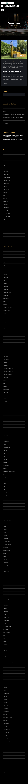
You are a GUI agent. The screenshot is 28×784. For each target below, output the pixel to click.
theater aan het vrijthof (8, 662)
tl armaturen (6, 668)
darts (5, 338)
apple (5, 280)
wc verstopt (6, 754)
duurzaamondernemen (8, 347)
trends (11, 69)
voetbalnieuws (6, 735)
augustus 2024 (6, 225)
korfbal (5, 492)
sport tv (5, 644)
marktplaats (6, 547)
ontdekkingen (18, 66)
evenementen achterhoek (8, 368)
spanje (5, 641)
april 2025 (6, 201)
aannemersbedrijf (7, 252)
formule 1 (6, 398)
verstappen (6, 705)
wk (4, 763)
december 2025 (7, 177)
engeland (5, 362)
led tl (5, 526)
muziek (13, 66)
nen (4, 568)
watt (5, 747)
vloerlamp (6, 708)
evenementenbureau (7, 374)
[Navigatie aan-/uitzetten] (2, 10)
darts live (5, 341)
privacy (4, 67)
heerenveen (6, 435)
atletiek (5, 283)
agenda (5, 262)
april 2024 (6, 238)
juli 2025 (5, 192)
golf (4, 404)
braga (5, 319)
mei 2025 (5, 198)
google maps (6, 416)
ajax (4, 265)
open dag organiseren (8, 580)
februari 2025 (6, 207)
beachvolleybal (6, 298)
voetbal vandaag (7, 732)
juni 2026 (5, 159)
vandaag (5, 699)
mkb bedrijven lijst (7, 550)
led (4, 508)
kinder (5, 483)
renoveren (6, 611)
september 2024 (7, 222)
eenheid (17, 63)
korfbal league (6, 495)
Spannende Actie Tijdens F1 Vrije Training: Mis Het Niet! (14, 114)
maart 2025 (6, 204)
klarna (5, 486)
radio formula (6, 605)
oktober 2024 (6, 219)
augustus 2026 (6, 153)
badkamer (6, 286)
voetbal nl (6, 720)
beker (5, 313)
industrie (5, 468)
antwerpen (6, 277)
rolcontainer (6, 623)
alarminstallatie (7, 268)
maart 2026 (6, 168)
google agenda (6, 413)
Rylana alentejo (6, 139)
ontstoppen (6, 574)
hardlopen (6, 432)
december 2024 (7, 213)
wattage (5, 750)
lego (5, 532)
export (5, 380)
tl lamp (5, 678)
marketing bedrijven (7, 544)
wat (4, 744)
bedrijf (5, 301)
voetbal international (8, 717)
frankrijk (5, 401)
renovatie (5, 608)
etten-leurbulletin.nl (10, 6)
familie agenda (6, 389)
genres (21, 64)
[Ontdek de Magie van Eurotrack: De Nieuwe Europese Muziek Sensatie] (14, 51)
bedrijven (5, 304)
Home (12, 25)
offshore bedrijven (7, 571)
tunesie (5, 687)
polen (5, 596)
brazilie (5, 322)
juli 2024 (5, 228)
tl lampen (5, 681)
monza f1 (5, 556)
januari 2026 (6, 174)
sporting (5, 647)
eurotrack (17, 64)
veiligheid (15, 69)
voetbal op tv (6, 726)
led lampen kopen (7, 520)
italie (5, 477)
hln (4, 453)
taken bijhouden (6, 69)
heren (5, 444)
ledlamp (5, 529)
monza (5, 553)
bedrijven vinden (7, 310)
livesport (5, 535)
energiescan (6, 359)
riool (5, 614)
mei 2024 (5, 234)
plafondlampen (6, 593)
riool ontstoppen (7, 617)
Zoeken (5, 91)
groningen (6, 423)
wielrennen (6, 760)
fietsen (5, 395)
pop (22, 66)
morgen (5, 559)
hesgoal (5, 450)
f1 (4, 383)
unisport (5, 696)
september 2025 (7, 186)
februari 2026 (6, 171)
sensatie (16, 67)
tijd (4, 665)
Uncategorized (18, 61)
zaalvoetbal (6, 769)
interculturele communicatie (9, 471)
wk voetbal (6, 766)
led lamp (5, 514)
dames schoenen (7, 334)
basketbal (6, 289)
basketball (6, 295)
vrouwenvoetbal (7, 741)
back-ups (9, 63)
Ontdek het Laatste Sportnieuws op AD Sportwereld (13, 107)
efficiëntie (21, 63)
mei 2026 (5, 162)
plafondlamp (6, 590)
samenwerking (12, 67)
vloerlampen (6, 711)
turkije (5, 690)
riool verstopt (6, 620)
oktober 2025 (6, 183)
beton (5, 316)
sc (4, 638)
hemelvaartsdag (7, 441)
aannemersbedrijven (7, 256)
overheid (5, 583)
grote (5, 426)
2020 (5, 249)
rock (7, 67)
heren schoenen (7, 447)
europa (13, 64)
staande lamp (6, 650)
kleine (5, 489)
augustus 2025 (6, 189)
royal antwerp (6, 629)
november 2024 (7, 216)
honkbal (5, 462)
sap (4, 635)
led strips (5, 523)
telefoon (5, 656)
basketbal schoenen (7, 292)
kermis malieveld (7, 480)
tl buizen (5, 675)
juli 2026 (5, 156)
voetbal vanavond (7, 729)
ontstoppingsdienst (7, 577)
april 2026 (6, 165)
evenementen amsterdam (9, 371)
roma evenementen (7, 626)
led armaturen (6, 511)
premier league (7, 599)
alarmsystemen (7, 271)
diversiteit (13, 63)
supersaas (6, 653)
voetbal (5, 714)
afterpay (5, 259)
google (5, 410)
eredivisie (6, 365)
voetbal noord (6, 723)
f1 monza (5, 386)
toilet (5, 684)
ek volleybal (6, 356)
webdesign (6, 757)
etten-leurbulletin (6, 135)
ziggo (5, 772)
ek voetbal (6, 353)
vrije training (6, 738)
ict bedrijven (6, 465)
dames (5, 331)
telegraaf (5, 659)
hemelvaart (6, 438)
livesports (6, 538)
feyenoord (6, 392)
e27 (4, 350)
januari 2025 (6, 210)
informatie (10, 66)
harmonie (5, 66)
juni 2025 (5, 195)
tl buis (5, 672)
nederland (6, 565)
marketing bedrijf (7, 541)
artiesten (5, 63)
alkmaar (5, 274)
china (5, 328)
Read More (6, 83)
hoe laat (5, 459)
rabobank (5, 602)
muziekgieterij (6, 562)
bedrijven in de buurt (7, 307)
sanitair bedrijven (7, 632)
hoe (4, 456)
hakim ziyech (6, 429)
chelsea (5, 325)
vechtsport (6, 702)
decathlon (6, 344)
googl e (5, 407)
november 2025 (7, 180)
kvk (4, 498)
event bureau (6, 377)
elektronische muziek (7, 64)
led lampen (6, 517)
